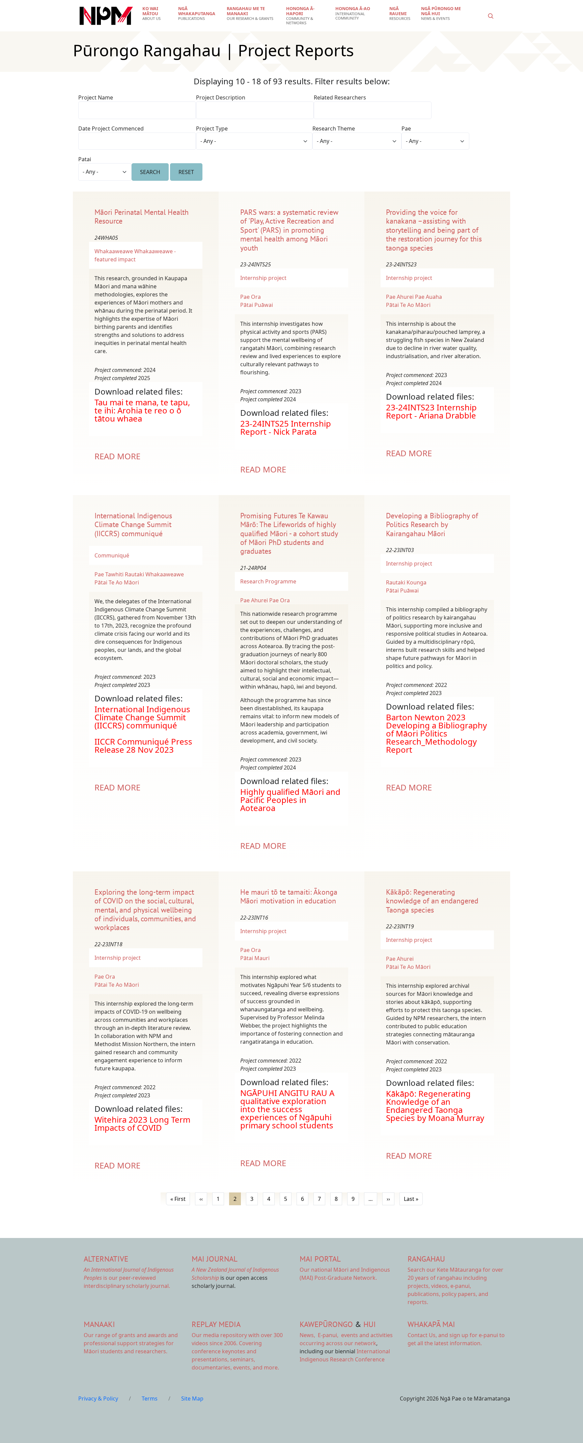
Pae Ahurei (400, 296)
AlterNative (106, 1259)
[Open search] (490, 16)
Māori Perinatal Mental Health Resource (141, 216)
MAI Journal (215, 1259)
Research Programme (268, 581)
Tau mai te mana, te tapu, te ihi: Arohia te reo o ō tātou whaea (142, 410)
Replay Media (216, 1324)
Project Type (212, 128)
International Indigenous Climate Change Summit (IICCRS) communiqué (133, 524)
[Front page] (106, 16)
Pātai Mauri (255, 958)
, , (320, 1335)
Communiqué (111, 555)
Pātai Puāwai (256, 305)
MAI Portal (320, 1259)
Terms (150, 1398)
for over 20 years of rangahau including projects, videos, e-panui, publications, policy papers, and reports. (455, 1286)
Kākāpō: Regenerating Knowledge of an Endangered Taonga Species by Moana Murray (435, 1105)
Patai (84, 159)
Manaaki (99, 1324)
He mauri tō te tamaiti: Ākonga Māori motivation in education (288, 896)
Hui (369, 1324)
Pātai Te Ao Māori (408, 305)
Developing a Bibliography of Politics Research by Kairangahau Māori (432, 524)
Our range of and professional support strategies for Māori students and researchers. (131, 1343)
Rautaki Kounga (406, 582)
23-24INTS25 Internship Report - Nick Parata (285, 427)
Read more (117, 456)
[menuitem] (156, 13)
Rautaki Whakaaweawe (154, 574)
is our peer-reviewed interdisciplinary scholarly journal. (129, 1278)
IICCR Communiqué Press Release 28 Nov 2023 (143, 745)
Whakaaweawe (113, 251)
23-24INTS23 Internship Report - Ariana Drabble (431, 411)
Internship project (263, 278)
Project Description (220, 97)
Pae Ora (250, 296)
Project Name (95, 97)
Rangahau (426, 1259)
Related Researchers (340, 97)
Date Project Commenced (111, 128)
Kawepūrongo (326, 1324)
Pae (406, 128)
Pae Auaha (428, 296)
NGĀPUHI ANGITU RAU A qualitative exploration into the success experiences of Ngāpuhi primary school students (287, 1109)
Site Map (192, 1398)
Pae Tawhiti (108, 574)
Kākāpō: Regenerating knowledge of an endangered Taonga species (432, 901)
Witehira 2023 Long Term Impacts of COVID (142, 1123)
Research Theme (333, 128)
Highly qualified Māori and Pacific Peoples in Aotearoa (290, 799)
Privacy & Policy (98, 1398)
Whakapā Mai (431, 1324)
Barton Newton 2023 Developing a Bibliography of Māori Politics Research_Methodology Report (436, 733)
